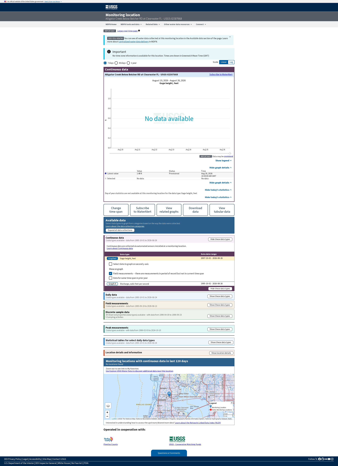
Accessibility (35, 459)
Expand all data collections (120, 230)
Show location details (221, 353)
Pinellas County (111, 444)
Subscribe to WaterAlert (221, 74)
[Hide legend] (232, 403)
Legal (25, 459)
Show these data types (220, 296)
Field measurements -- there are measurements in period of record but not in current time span (158, 273)
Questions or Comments (169, 453)
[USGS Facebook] (319, 459)
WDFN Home (111, 24)
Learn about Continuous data (120, 248)
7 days (111, 62)
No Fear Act (76, 463)
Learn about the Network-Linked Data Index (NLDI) (198, 422)
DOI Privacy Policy (12, 459)
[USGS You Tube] (329, 459)
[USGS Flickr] (325, 459)
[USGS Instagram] (332, 459)
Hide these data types (220, 239)
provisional (228, 156)
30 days (122, 62)
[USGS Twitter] (316, 459)
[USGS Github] (322, 459)
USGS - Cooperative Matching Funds (185, 444)
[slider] (230, 153)
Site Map (47, 459)
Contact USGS (59, 459)
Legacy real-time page (127, 30)
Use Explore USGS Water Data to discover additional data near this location (139, 371)
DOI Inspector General (45, 463)
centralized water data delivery (134, 41)
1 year (134, 62)
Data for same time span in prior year (130, 278)
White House (64, 463)
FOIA (86, 463)
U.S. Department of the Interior (19, 463)
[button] (169, 394)
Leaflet (114, 419)
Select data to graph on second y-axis (131, 264)
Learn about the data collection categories (125, 226)
